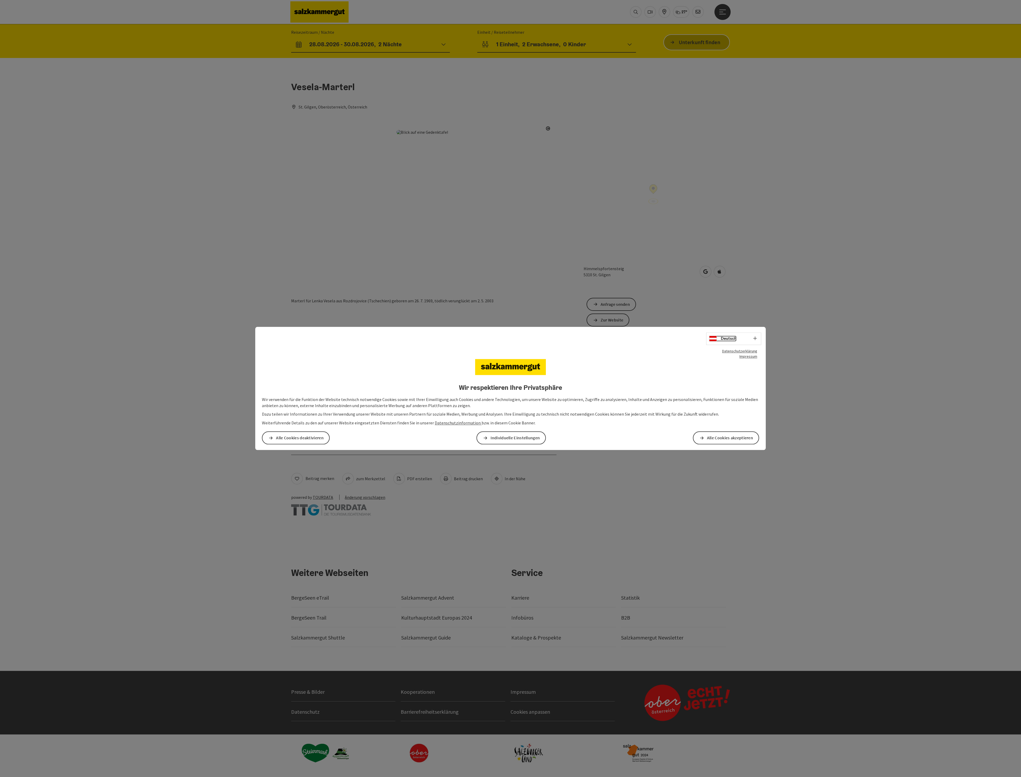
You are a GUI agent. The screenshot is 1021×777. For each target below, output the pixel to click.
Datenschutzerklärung (739, 351)
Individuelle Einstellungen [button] (515, 438)
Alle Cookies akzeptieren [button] (730, 438)
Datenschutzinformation (458, 423)
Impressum (748, 356)
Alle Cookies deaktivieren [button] (300, 438)
